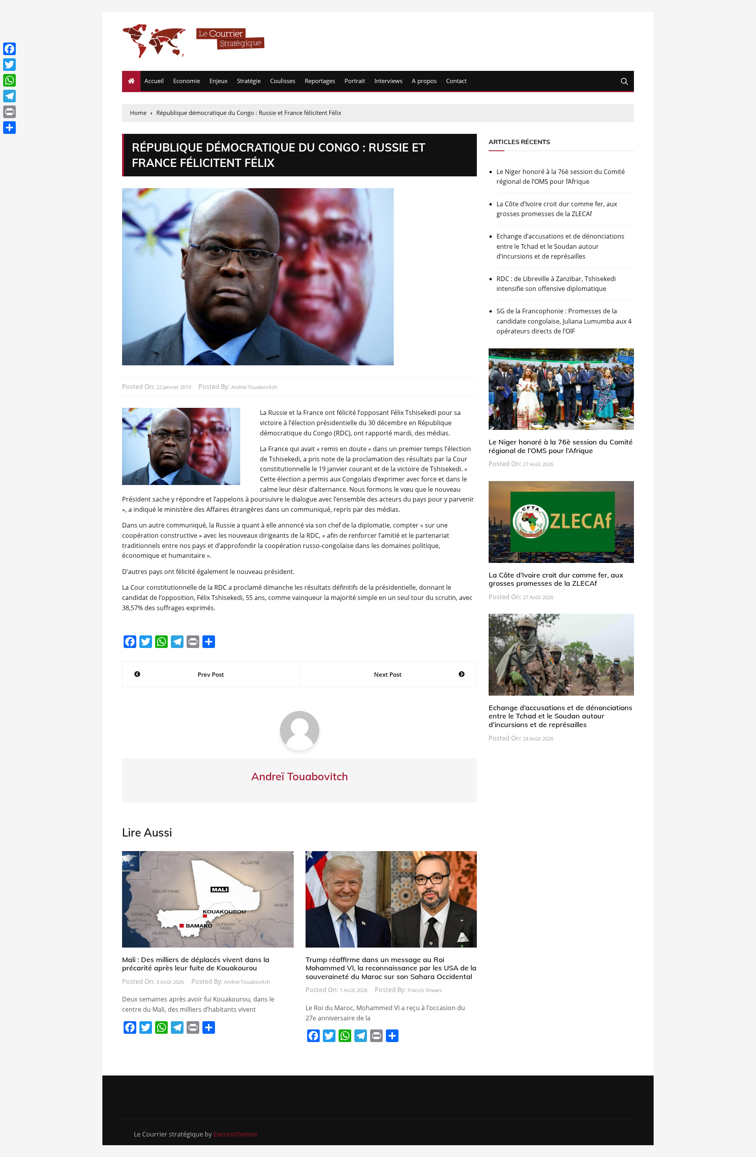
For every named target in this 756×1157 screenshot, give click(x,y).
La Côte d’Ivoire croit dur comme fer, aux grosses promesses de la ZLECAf (557, 209)
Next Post (388, 674)
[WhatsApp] (9, 80)
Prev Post (211, 674)
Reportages (320, 81)
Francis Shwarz (425, 990)
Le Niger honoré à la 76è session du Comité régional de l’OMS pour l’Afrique (561, 176)
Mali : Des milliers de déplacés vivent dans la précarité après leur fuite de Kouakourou (195, 964)
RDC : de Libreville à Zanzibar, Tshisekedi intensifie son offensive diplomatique (556, 283)
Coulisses (282, 81)
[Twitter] (9, 64)
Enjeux (218, 81)
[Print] (9, 112)
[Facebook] (9, 49)
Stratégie (249, 81)
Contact (456, 81)
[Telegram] (9, 96)
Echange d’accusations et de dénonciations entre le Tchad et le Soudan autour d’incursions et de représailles (560, 246)
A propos (424, 81)
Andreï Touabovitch (254, 387)
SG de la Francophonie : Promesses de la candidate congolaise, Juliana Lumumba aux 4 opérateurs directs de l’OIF (564, 321)
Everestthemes (235, 1134)
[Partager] (9, 127)
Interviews (388, 81)
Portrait (355, 81)
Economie (186, 81)
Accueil (154, 81)
